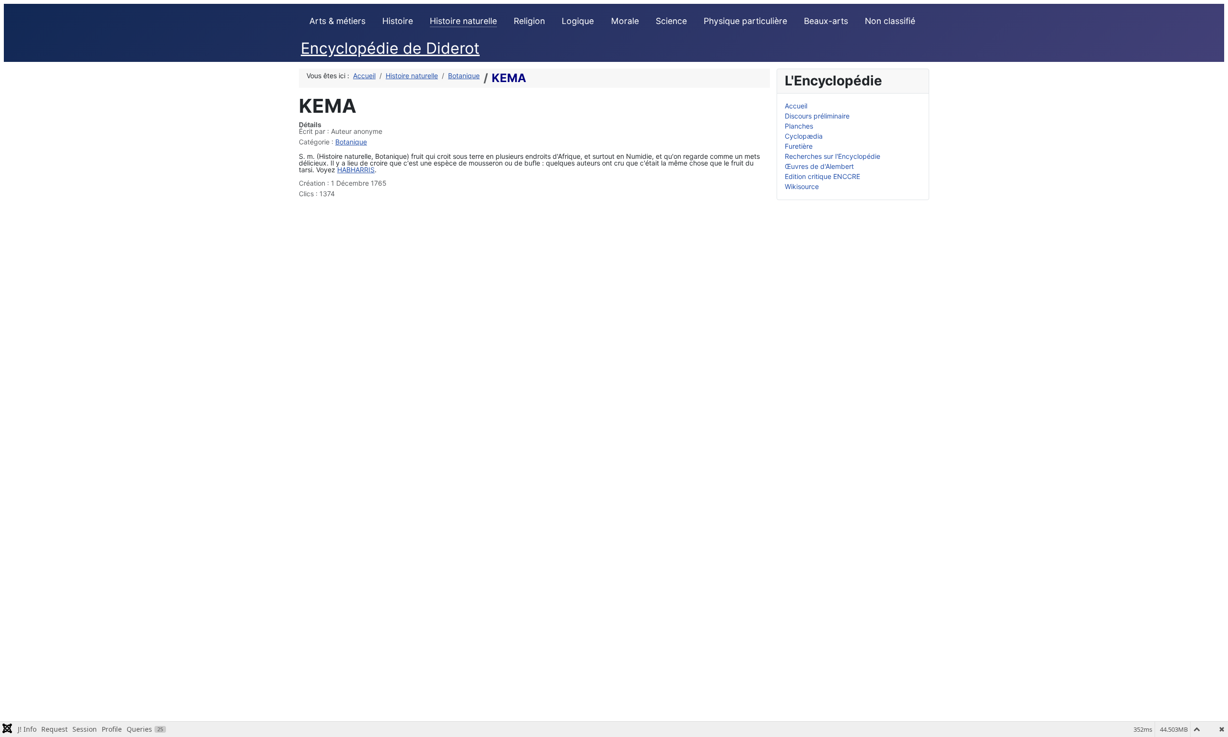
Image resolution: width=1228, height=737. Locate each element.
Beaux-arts (826, 21)
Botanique (351, 142)
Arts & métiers (337, 21)
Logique (578, 21)
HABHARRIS (356, 170)
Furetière (799, 146)
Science (671, 21)
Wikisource (802, 186)
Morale (625, 21)
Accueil (796, 106)
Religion (529, 21)
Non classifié (890, 21)
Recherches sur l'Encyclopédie (832, 156)
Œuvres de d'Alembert (819, 166)
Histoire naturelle (463, 21)
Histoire (397, 21)
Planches (799, 126)
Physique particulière (745, 21)
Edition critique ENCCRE (822, 176)
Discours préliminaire (817, 116)
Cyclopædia (804, 136)
